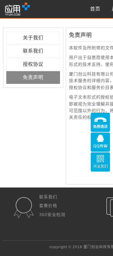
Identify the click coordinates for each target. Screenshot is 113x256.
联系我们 (33, 50)
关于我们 (33, 37)
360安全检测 (52, 214)
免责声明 (33, 77)
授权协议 (33, 64)
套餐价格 (48, 205)
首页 (95, 8)
